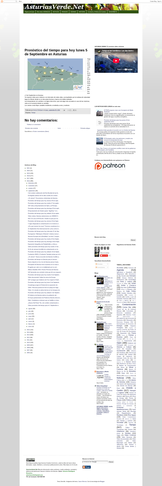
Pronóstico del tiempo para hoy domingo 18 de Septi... (44, 241)
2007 (28, 350)
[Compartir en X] (72, 110)
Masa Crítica (132, 363)
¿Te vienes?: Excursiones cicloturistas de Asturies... (43, 198)
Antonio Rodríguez (38, 110)
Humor (118, 349)
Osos (118, 388)
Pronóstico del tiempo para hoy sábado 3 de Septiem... (44, 292)
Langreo (119, 356)
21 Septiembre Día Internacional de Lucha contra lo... (44, 228)
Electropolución (121, 324)
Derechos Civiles (131, 314)
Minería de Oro (121, 371)
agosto (30, 308)
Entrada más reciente (31, 128)
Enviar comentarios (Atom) (41, 131)
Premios (131, 402)
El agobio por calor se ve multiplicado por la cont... (43, 267)
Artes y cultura (126, 281)
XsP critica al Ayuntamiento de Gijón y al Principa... (43, 205)
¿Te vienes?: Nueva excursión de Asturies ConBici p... (44, 257)
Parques (125, 394)
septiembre (31, 190)
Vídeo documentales (123, 439)
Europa (124, 331)
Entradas (100, 264)
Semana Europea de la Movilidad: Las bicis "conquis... (44, 236)
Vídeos (130, 442)
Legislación (129, 356)
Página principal (29, 12)
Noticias (120, 378)
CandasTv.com (101, 322)
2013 (28, 335)
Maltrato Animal (131, 362)
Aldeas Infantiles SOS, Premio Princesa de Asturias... (43, 269)
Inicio (59, 128)
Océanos (133, 382)
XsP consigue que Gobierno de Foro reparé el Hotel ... (44, 280)
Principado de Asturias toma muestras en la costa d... (44, 264)
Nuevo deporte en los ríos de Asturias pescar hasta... (43, 262)
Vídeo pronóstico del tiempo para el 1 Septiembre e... (44, 305)
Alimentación (132, 274)
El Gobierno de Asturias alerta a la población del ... (43, 295)
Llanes (119, 360)
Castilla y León (129, 297)
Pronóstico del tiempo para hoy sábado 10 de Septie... (44, 251)
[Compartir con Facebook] (74, 110)
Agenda (120, 270)
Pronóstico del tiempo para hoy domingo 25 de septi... (44, 208)
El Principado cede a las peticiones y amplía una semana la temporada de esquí (118, 139)
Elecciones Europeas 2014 (125, 322)
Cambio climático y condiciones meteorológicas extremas (108, 378)
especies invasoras (122, 329)
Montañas (132, 371)
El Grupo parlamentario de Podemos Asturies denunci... (44, 297)
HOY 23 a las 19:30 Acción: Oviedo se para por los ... (44, 218)
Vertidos (128, 433)
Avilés (134, 283)
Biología (123, 289)
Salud (134, 419)
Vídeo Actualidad (102, 386)
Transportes (120, 429)
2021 (28, 168)
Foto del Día (130, 339)
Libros (131, 358)
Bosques (130, 289)
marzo (30, 321)
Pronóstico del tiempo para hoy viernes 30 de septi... (43, 200)
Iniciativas (122, 352)
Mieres (122, 367)
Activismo (131, 268)
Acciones (120, 268)
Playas (119, 400)
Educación (130, 320)
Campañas (120, 295)
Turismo (130, 429)
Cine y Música (124, 300)
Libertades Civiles (122, 358)
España (131, 327)
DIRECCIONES (126, 316)
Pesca (127, 396)
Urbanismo (120, 431)
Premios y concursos (124, 405)
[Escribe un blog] (70, 110)
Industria (133, 351)
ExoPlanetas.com (102, 276)
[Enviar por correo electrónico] (68, 110)
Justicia (130, 354)
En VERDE (100, 344)
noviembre (31, 185)
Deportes (119, 314)
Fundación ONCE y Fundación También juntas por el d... (44, 254)
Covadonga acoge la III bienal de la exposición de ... (43, 285)
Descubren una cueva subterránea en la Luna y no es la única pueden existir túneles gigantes (105, 282)
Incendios (128, 349)
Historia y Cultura (124, 347)
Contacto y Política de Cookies (97, 12)
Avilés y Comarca (128, 285)
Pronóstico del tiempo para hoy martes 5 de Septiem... (44, 275)
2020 (28, 170)
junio (30, 313)
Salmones (127, 418)
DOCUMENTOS (121, 318)
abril (29, 319)
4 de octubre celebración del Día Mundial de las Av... (43, 193)
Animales (132, 276)
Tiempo (33, 112)
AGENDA (73, 12)
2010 (28, 342)
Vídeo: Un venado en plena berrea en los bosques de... (44, 290)
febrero (30, 324)
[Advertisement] (81, 29)
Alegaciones (120, 274)
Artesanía (119, 283)
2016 (28, 181)
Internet (121, 354)
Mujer (123, 373)
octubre (30, 188)
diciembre (31, 183)
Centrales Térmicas (122, 298)
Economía (120, 320)
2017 (28, 178)
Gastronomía (128, 341)
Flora (131, 337)
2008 (28, 347)
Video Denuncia (127, 437)
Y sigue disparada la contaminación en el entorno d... (44, 223)
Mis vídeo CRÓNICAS (43, 12)
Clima (125, 302)
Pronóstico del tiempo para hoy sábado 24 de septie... (44, 213)
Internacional (132, 352)
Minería (131, 369)
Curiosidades (129, 311)
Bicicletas (132, 287)
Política (129, 400)
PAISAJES (65, 12)
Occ (125, 380)
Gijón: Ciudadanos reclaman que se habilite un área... (44, 300)
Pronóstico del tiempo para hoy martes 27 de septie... (44, 203)
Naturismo (126, 375)
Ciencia (134, 298)
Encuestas (131, 324)
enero (30, 326)
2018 (28, 176)
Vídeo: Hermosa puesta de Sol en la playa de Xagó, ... (44, 287)
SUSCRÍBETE (113, 12)
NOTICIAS (56, 12)
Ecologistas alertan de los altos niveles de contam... (43, 195)
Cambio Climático (126, 293)
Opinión (122, 384)
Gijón (119, 343)
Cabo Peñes (131, 291)
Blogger (102, 481)
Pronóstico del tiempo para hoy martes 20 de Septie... (44, 239)
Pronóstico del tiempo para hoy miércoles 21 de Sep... (44, 231)
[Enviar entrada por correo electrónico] (64, 110)
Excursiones (132, 331)
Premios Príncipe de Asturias (125, 403)
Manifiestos (123, 363)
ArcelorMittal (132, 279)
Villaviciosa (120, 444)
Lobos (127, 360)
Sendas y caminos (126, 420)
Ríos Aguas (132, 415)
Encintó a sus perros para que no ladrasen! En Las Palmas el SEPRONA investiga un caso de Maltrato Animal (105, 350)
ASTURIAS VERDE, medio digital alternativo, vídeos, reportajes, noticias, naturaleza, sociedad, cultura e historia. (105, 410)
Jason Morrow (82, 481)
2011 (28, 340)
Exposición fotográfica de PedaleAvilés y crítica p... (43, 244)
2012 (28, 337)
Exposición (123, 333)
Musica (131, 373)
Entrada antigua (85, 128)
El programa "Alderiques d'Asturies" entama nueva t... (44, 234)
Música (119, 375)
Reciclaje (133, 411)
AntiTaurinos (120, 279)
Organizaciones (131, 384)
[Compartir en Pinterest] (76, 110)
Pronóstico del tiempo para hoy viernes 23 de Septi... (43, 221)
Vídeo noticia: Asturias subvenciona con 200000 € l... (43, 216)
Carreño (119, 297)
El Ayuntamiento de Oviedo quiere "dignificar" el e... (43, 211)
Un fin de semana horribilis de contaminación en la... (43, 249)
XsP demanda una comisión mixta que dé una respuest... (45, 272)
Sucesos (131, 422)
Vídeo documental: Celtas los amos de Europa (42, 277)
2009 (28, 345)
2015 (28, 329)
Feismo (123, 335)
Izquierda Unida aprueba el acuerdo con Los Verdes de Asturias (116, 130)
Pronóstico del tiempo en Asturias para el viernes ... (43, 259)
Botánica (119, 291)
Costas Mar (126, 307)
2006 (28, 352)
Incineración (121, 351)
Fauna (134, 333)
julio (29, 311)
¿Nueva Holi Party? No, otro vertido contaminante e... (44, 303)
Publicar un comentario (34, 124)
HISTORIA (82, 12)
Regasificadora (126, 413)
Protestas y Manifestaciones (126, 408)
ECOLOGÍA (131, 318)
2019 (28, 173)
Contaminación (129, 304)
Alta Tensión (122, 276)
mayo (30, 316)
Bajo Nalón (124, 287)
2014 (28, 332)
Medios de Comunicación (127, 365)
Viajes (118, 435)
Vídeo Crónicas (130, 435)
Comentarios (101, 267)
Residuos (120, 415)
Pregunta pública (121, 402)
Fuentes (118, 340)
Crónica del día (122, 309)
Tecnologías (120, 425)
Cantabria (131, 295)
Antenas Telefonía (127, 278)
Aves (125, 283)
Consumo (133, 302)
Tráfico (127, 427)
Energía (119, 326)
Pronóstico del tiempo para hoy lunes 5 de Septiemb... (44, 282)
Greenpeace (131, 345)
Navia (132, 375)
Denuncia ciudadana (124, 313)
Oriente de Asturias (126, 385)
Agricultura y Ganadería (124, 272)
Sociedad (120, 422)
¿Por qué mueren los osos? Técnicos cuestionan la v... (44, 226)
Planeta (131, 398)
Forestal (119, 339)
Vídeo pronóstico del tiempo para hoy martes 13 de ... (44, 246)
